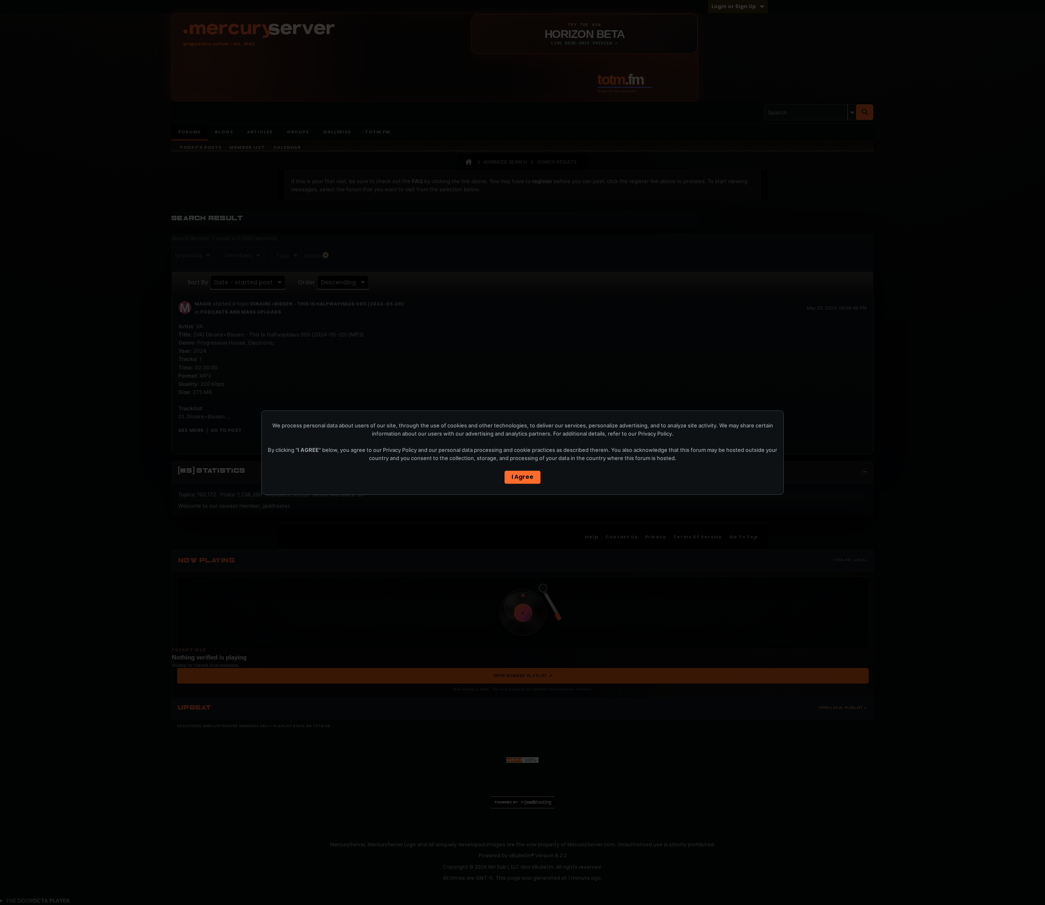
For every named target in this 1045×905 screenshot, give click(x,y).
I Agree (522, 477)
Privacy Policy (655, 433)
